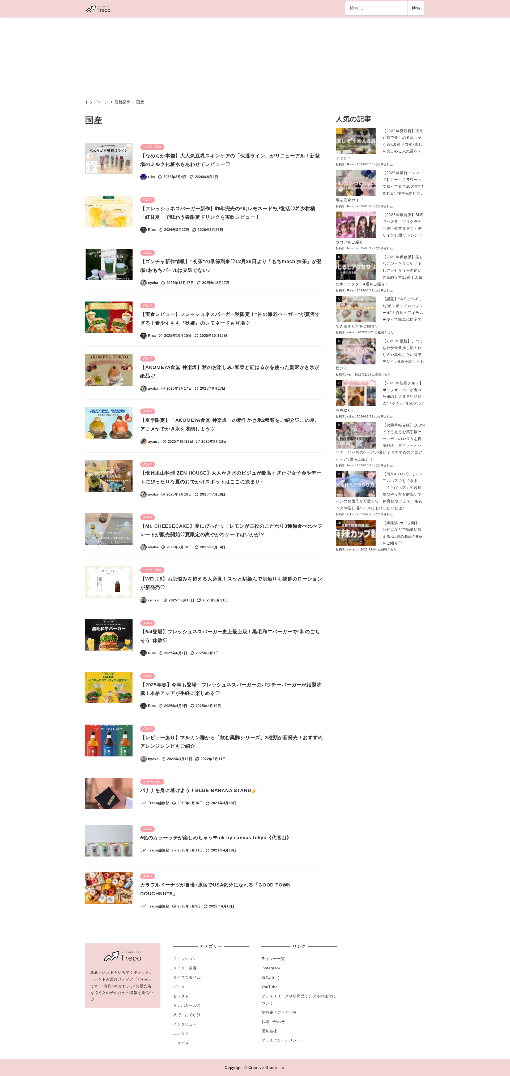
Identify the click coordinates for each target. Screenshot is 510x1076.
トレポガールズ (187, 1005)
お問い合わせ (273, 1021)
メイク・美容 (185, 968)
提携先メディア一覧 (279, 1012)
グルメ (179, 987)
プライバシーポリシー (281, 1040)
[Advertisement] (255, 56)
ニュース (181, 1043)
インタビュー (185, 1024)
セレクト (181, 996)
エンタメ (181, 1033)
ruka (350, 416)
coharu (352, 549)
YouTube (269, 987)
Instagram (270, 968)
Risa (350, 164)
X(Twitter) (270, 977)
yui (349, 374)
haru (350, 465)
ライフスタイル (187, 977)
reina (351, 332)
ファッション (185, 959)
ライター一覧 (273, 959)
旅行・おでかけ (187, 1015)
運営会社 (269, 1031)
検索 (416, 8)
